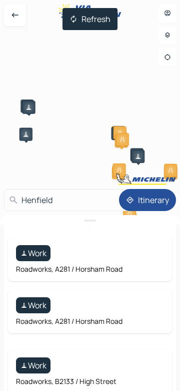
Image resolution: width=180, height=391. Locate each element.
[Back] (15, 15)
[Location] (167, 57)
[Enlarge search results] (90, 220)
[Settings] (167, 35)
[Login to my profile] (167, 13)
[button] (29, 107)
